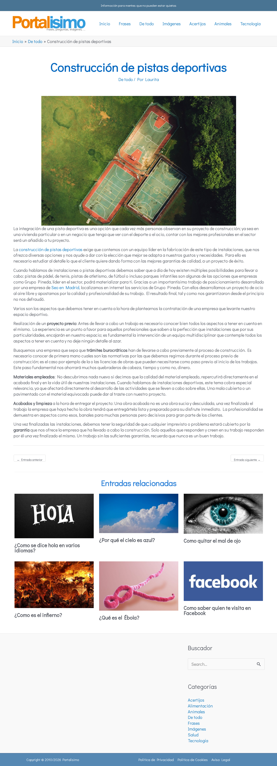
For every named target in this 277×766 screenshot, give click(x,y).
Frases (194, 723)
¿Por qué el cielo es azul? (127, 540)
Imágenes (197, 729)
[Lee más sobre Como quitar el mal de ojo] (223, 513)
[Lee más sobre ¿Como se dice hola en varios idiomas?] (54, 515)
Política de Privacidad (156, 759)
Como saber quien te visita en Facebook (217, 610)
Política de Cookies (192, 759)
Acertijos (196, 700)
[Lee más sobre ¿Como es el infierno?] (54, 584)
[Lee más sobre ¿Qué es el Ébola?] (138, 585)
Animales (196, 711)
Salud (193, 734)
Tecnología (198, 740)
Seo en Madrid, (65, 287)
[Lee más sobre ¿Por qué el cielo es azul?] (138, 513)
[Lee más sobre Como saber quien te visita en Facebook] (223, 580)
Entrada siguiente (247, 460)
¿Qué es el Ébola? (119, 617)
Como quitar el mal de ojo (212, 540)
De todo (125, 79)
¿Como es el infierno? (38, 615)
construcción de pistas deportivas (50, 249)
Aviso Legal (220, 759)
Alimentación (200, 706)
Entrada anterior (29, 460)
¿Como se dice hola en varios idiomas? (47, 548)
